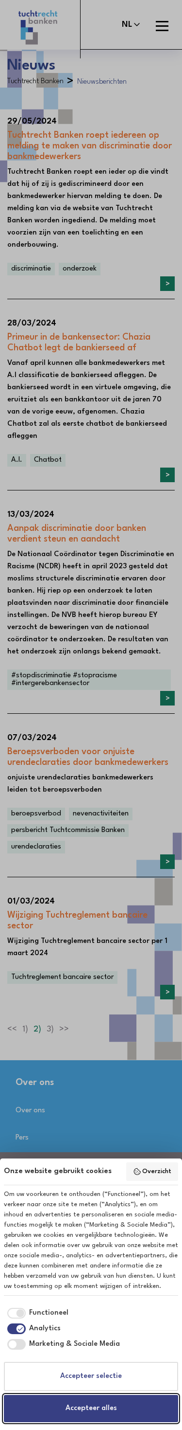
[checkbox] (36, 1313)
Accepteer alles (91, 1408)
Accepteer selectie (91, 1376)
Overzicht (156, 1171)
